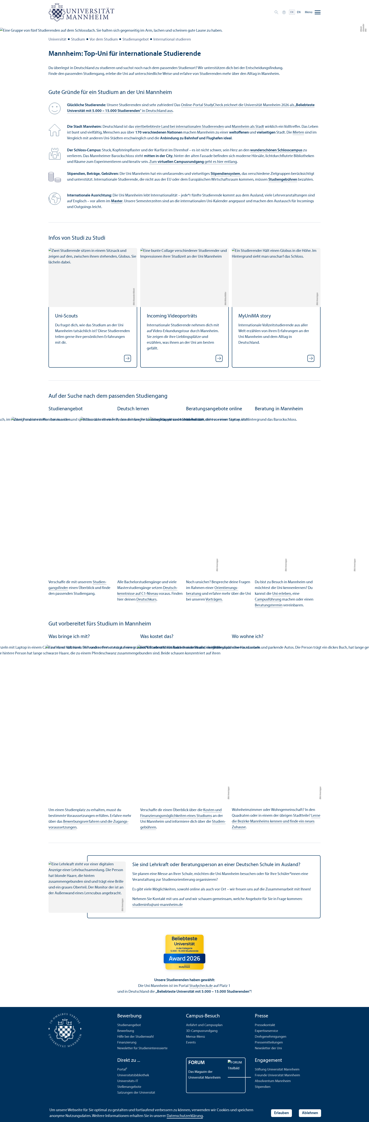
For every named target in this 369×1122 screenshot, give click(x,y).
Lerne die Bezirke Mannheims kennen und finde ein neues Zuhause (276, 821)
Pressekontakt (265, 1025)
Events (191, 1042)
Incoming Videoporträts (172, 316)
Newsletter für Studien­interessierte (142, 1048)
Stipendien (262, 1087)
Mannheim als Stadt (248, 127)
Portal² (122, 1069)
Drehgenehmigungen (270, 1037)
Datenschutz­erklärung (185, 1116)
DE (292, 12)
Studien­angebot (135, 39)
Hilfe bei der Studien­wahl (135, 1037)
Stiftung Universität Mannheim (277, 1069)
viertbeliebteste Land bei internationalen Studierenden (179, 127)
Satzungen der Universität (136, 1093)
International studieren (172, 39)
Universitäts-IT (127, 1081)
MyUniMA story (254, 316)
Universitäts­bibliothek (133, 1075)
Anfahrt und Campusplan (204, 1025)
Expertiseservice (266, 1031)
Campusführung (268, 600)
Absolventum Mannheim (273, 1081)
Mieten (298, 133)
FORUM (196, 1062)
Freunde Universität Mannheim (277, 1075)
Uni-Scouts (66, 316)
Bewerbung (125, 1031)
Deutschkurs (146, 600)
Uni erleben (281, 594)
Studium (78, 39)
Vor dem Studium (104, 39)
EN (299, 12)
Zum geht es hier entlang (193, 162)
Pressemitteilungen (269, 1042)
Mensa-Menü (195, 1037)
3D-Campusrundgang (202, 1031)
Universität (57, 39)
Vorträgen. (214, 600)
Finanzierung (126, 1042)
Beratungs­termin (268, 605)
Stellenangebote (129, 1087)
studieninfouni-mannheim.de (157, 905)
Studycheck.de (201, 986)
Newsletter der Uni (268, 1048)
